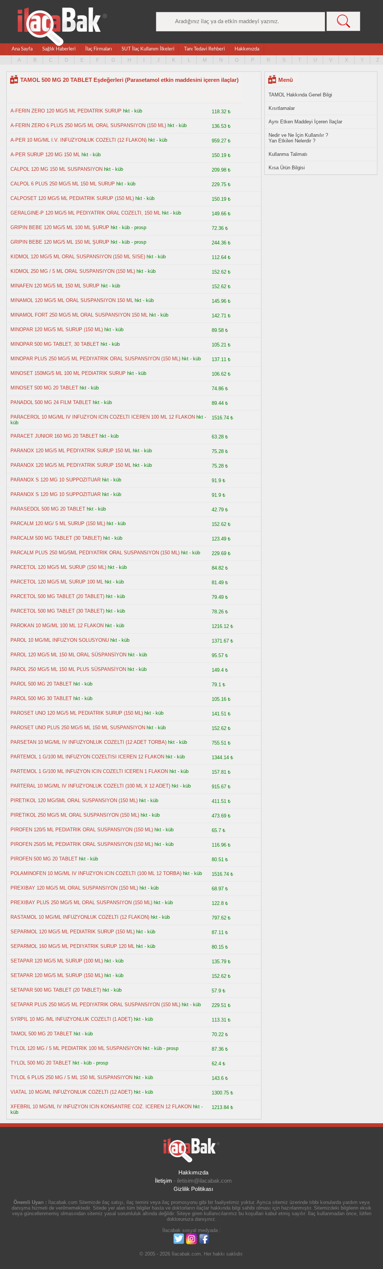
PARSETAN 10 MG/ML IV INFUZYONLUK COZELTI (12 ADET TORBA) (88, 742)
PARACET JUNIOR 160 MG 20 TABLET (54, 436)
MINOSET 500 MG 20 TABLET (44, 388)
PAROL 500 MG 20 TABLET (41, 684)
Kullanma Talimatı (288, 154)
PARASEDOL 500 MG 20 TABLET (47, 509)
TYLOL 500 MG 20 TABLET (41, 1063)
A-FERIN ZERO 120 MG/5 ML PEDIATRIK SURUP (66, 111)
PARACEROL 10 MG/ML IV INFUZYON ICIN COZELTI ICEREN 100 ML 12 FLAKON (102, 417)
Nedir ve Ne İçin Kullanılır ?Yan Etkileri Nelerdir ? (298, 138)
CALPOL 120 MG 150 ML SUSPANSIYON (56, 169)
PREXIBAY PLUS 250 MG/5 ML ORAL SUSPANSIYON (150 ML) (81, 902)
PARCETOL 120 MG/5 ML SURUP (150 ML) (58, 567)
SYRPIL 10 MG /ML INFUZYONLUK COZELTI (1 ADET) (71, 1019)
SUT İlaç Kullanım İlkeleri (148, 49)
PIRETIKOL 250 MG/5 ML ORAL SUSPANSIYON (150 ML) (74, 815)
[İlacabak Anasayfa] (62, 26)
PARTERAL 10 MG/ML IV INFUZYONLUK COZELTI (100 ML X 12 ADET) (90, 786)
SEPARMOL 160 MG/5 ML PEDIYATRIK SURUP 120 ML (72, 946)
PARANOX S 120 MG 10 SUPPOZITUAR (55, 480)
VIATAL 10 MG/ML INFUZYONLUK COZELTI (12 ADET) (71, 1092)
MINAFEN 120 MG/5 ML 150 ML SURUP (54, 286)
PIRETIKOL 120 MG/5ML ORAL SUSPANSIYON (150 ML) (74, 800)
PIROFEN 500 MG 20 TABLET (43, 859)
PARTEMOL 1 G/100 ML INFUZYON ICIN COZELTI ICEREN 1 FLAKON (89, 771)
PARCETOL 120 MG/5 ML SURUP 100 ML (57, 582)
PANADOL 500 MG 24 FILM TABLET (50, 402)
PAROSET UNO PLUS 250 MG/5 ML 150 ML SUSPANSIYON (77, 727)
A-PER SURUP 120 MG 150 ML (45, 154)
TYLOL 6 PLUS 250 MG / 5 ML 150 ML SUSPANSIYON (71, 1077)
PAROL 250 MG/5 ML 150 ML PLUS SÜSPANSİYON (68, 669)
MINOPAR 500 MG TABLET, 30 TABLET (54, 344)
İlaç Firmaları (98, 49)
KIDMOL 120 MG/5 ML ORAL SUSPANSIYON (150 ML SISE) (77, 256)
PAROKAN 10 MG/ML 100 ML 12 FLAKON (57, 625)
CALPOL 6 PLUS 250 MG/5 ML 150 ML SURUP (62, 184)
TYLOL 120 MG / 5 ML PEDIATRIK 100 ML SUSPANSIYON (76, 1048)
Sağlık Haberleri (59, 49)
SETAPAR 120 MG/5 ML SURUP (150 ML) (56, 975)
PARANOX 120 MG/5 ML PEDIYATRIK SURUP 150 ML (70, 450)
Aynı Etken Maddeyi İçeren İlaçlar (305, 121)
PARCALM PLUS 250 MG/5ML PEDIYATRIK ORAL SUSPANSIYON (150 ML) (95, 552)
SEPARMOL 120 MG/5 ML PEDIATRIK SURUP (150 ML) (72, 931)
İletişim (163, 1180)
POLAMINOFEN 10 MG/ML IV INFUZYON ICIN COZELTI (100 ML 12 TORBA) (95, 873)
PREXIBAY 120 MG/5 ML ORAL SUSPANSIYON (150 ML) (74, 888)
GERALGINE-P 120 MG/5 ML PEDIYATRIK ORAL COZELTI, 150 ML (86, 213)
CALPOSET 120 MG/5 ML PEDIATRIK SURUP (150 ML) (72, 198)
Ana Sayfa (22, 49)
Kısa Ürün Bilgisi (287, 167)
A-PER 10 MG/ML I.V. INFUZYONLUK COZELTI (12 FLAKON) (78, 140)
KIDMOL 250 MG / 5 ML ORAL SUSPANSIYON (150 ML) (72, 271)
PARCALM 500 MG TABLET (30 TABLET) (56, 538)
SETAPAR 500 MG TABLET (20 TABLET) (55, 990)
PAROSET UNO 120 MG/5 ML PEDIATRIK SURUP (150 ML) (76, 713)
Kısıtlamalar (282, 108)
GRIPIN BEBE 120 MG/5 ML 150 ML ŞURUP (59, 242)
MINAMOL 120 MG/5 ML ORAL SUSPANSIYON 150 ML (71, 300)
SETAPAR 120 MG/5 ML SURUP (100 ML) (56, 961)
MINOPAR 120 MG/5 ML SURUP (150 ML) (56, 329)
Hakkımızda (247, 49)
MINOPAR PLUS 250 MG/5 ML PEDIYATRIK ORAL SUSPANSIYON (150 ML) (95, 358)
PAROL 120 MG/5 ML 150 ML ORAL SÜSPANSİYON (68, 654)
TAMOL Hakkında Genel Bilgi (300, 95)
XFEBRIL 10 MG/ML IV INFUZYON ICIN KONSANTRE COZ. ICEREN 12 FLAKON (101, 1106)
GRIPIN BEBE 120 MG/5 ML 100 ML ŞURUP (59, 227)
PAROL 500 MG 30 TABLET (41, 698)
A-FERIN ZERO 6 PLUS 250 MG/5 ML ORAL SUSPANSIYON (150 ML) (88, 125)
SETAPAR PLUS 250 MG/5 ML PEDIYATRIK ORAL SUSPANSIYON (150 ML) (95, 1004)
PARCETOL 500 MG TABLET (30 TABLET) (57, 611)
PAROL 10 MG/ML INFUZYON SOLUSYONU (59, 640)
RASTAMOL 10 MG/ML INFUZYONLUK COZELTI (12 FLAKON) (79, 917)
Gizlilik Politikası (193, 1189)
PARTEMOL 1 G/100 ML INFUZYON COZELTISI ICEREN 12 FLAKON (87, 757)
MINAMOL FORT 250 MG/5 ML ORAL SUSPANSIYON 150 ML (79, 315)
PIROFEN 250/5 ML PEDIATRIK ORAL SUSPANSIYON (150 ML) (81, 844)
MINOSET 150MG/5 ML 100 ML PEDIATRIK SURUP (68, 373)
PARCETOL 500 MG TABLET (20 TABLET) (57, 596)
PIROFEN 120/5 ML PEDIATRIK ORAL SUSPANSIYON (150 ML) (81, 829)
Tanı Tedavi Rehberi (204, 49)
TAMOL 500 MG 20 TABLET (41, 1034)
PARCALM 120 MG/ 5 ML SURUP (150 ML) (57, 523)
